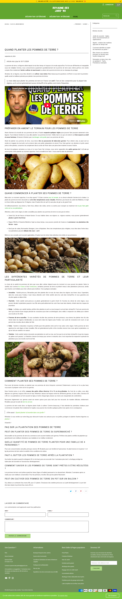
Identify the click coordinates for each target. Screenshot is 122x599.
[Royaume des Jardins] (61, 11)
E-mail (50, 511)
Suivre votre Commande (39, 556)
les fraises (21, 286)
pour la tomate (53, 197)
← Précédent (77, 24)
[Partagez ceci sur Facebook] (76, 491)
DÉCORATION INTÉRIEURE (60, 16)
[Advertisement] (38, 35)
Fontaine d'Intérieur (67, 556)
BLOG (75, 16)
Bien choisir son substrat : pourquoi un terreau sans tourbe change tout (101, 54)
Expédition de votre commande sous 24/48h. (45, 572)
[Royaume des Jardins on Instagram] (12, 578)
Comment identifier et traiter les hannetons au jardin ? (101, 48)
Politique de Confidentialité (40, 565)
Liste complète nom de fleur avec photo (73, 583)
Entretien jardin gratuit (68, 563)
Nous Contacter (9, 556)
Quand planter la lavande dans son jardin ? (30, 412)
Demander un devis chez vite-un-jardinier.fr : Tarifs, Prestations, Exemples (102, 61)
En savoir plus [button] (62, 595)
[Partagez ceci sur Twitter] (71, 491)
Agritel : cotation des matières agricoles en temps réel (102, 43)
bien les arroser (27, 402)
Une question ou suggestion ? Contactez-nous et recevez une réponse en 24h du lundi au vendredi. (17, 571)
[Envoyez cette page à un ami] (86, 491)
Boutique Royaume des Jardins (42, 552)
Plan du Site (36, 568)
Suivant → (86, 24)
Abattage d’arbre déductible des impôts (73, 576)
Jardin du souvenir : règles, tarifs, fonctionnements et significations (101, 37)
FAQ (6, 552)
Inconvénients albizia (67, 573)
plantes (7, 419)
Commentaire (9, 519)
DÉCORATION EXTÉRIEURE (36, 16)
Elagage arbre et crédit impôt (70, 570)
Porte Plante (65, 552)
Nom (6, 511)
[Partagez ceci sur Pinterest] (81, 491)
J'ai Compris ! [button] (112, 595)
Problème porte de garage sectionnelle (72, 580)
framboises (33, 286)
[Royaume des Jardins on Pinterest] (9, 578)
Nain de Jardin (66, 559)
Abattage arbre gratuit (68, 566)
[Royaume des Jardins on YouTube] (6, 578)
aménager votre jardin (40, 137)
